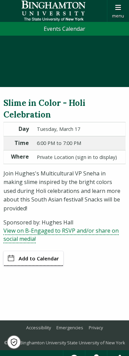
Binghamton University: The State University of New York (53, 11)
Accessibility (38, 327)
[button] (14, 342)
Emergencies (69, 327)
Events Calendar (64, 29)
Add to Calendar (39, 258)
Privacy (96, 327)
